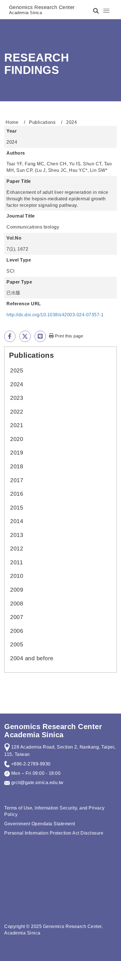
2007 (16, 617)
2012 (16, 548)
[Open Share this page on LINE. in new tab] (40, 336)
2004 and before (31, 658)
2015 (16, 507)
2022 (16, 412)
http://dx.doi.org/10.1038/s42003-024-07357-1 (55, 314)
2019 (16, 452)
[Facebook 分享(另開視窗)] (9, 336)
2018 (16, 466)
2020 (16, 439)
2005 (16, 644)
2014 (16, 521)
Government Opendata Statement (39, 823)
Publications (42, 122)
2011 (16, 562)
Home (12, 122)
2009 (16, 590)
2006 (16, 631)
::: (7, 354)
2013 (16, 535)
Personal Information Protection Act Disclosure (53, 833)
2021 (16, 425)
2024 (16, 384)
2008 (16, 603)
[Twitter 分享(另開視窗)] (25, 336)
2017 (16, 480)
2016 (16, 494)
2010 (16, 576)
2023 (16, 398)
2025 (16, 370)
